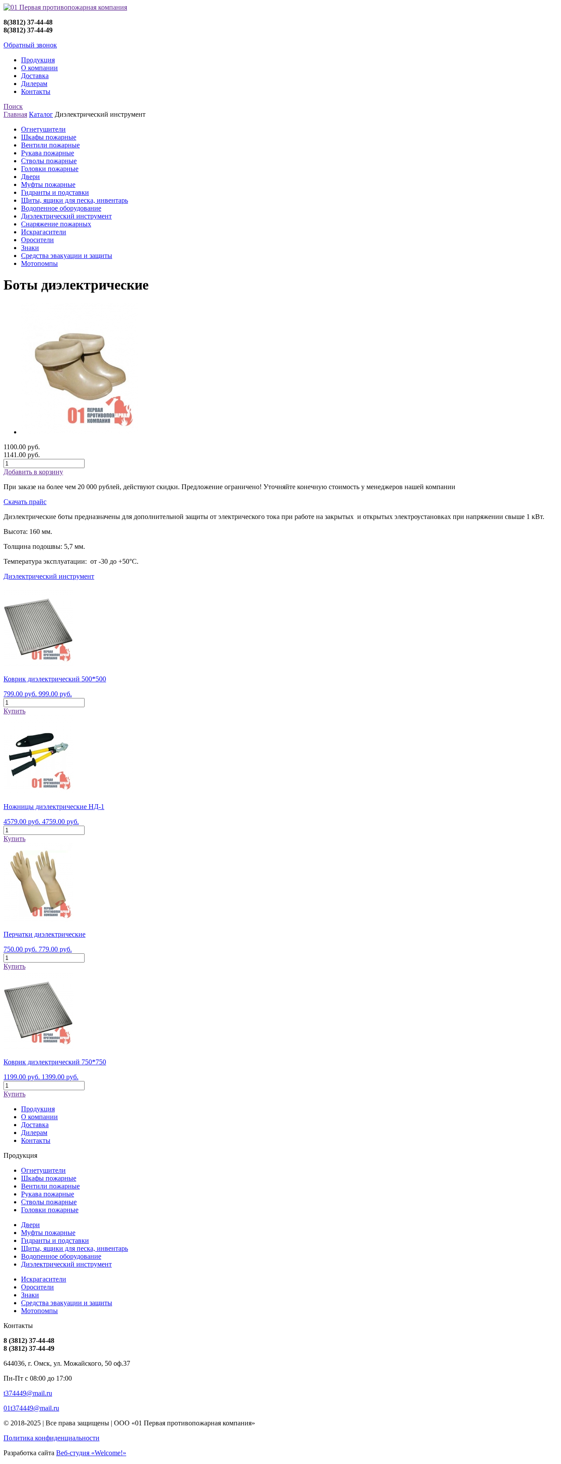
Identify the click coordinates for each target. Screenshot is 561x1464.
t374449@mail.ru (28, 1393)
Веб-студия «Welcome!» (91, 1453)
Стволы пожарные (49, 161)
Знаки (30, 247)
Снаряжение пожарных (56, 224)
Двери (30, 176)
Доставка (35, 75)
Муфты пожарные (48, 184)
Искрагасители (43, 232)
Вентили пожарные (50, 145)
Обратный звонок (30, 45)
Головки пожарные (49, 168)
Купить (14, 711)
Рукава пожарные (47, 153)
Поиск (13, 106)
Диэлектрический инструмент (66, 216)
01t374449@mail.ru (31, 1408)
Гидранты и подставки (55, 192)
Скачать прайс (25, 501)
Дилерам (34, 83)
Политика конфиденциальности (51, 1438)
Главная (15, 114)
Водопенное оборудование (61, 208)
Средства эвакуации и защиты (66, 255)
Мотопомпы (39, 263)
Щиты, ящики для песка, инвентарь (74, 200)
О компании (39, 68)
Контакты (35, 91)
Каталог (41, 114)
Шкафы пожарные (48, 137)
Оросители (37, 239)
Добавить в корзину (33, 472)
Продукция (38, 60)
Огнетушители (43, 129)
